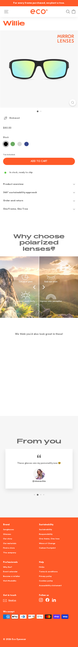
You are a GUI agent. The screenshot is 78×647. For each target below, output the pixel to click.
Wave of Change (47, 544)
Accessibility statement (50, 586)
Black (6, 144)
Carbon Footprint (47, 548)
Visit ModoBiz (9, 581)
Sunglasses (8, 530)
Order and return (13, 200)
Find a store (9, 548)
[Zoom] (72, 102)
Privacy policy (45, 576)
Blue (26, 144)
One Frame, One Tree (15, 209)
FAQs (41, 567)
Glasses (7, 534)
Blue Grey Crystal (19, 144)
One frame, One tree (49, 539)
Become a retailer (11, 576)
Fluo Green (12, 144)
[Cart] (73, 11)
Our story (7, 539)
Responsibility (46, 534)
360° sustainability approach (20, 192)
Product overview (13, 184)
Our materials (9, 544)
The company (9, 553)
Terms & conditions (48, 572)
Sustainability (45, 530)
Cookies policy (46, 581)
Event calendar (10, 572)
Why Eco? (7, 567)
